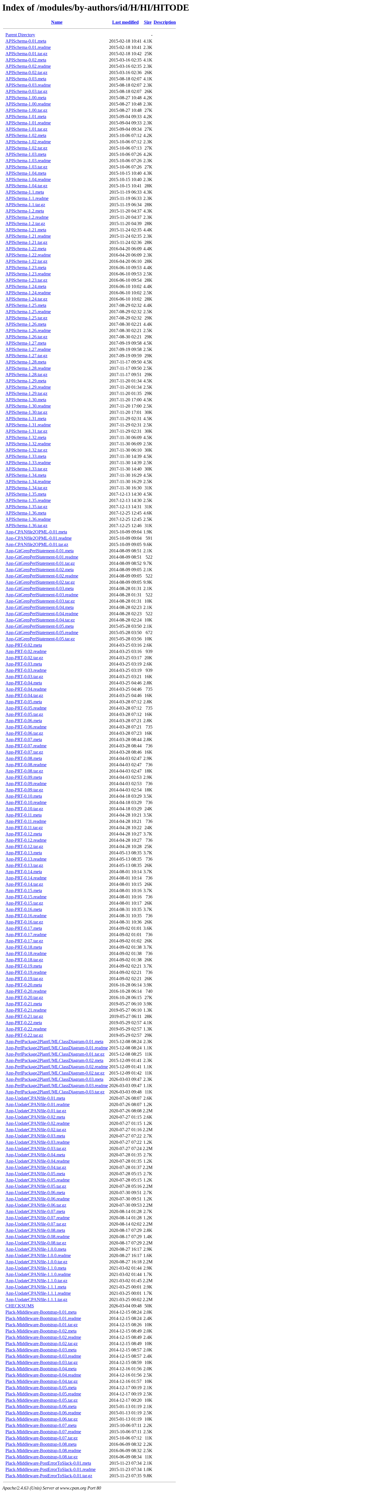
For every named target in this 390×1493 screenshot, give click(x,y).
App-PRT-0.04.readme (26, 689)
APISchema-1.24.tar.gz (26, 299)
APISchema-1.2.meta (24, 211)
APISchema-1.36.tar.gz (26, 525)
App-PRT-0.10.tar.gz (24, 808)
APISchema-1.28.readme (28, 368)
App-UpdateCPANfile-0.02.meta (35, 1117)
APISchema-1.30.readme (28, 406)
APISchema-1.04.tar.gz (26, 185)
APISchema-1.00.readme (28, 104)
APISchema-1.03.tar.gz (26, 166)
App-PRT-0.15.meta (23, 890)
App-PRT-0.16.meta (23, 909)
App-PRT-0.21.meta (23, 1003)
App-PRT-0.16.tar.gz (24, 922)
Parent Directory (20, 34)
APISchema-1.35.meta (25, 494)
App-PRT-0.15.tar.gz (24, 903)
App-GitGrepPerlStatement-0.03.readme (41, 594)
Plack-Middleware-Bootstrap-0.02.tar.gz (41, 1343)
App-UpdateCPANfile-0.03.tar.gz (35, 1148)
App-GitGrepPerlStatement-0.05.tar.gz (40, 638)
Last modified (125, 22)
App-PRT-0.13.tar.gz (24, 865)
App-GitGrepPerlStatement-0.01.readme (41, 557)
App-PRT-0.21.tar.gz (24, 1016)
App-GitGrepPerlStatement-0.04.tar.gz (40, 620)
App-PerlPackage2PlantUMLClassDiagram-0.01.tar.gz (54, 1054)
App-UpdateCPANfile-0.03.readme (37, 1142)
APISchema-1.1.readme (27, 198)
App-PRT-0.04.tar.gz (24, 695)
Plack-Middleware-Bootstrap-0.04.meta (41, 1368)
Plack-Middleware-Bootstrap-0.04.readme (43, 1375)
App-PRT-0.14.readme (26, 877)
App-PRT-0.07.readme (26, 745)
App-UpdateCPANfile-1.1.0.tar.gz (36, 1280)
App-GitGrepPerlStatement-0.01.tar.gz (40, 563)
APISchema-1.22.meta (25, 248)
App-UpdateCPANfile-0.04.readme (37, 1161)
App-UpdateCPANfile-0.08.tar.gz (35, 1242)
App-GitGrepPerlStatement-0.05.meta (39, 626)
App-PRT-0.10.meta (23, 796)
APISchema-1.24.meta (25, 286)
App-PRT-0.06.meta (23, 720)
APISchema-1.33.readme (28, 462)
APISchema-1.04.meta (25, 173)
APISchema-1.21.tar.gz (26, 242)
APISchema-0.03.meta (25, 78)
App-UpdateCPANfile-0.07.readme (37, 1217)
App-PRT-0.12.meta (23, 833)
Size (148, 22)
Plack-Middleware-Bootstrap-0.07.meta (41, 1425)
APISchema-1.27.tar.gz (26, 355)
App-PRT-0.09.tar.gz (24, 789)
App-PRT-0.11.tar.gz (24, 827)
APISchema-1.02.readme (28, 141)
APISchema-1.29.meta (25, 380)
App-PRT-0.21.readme (26, 1010)
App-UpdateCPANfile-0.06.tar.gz (35, 1205)
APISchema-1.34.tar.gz (26, 487)
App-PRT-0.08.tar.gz (24, 771)
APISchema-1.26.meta (25, 324)
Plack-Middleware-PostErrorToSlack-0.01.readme (50, 1469)
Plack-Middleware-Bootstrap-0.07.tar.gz (41, 1438)
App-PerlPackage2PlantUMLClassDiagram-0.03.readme (56, 1085)
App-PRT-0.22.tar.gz (24, 1035)
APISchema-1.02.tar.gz (26, 148)
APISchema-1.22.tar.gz (26, 261)
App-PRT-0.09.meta (23, 777)
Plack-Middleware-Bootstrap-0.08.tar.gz (41, 1456)
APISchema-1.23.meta (25, 267)
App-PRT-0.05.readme (26, 708)
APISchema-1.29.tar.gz (26, 393)
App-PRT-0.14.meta (23, 871)
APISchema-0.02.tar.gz (26, 72)
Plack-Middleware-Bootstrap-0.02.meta (41, 1331)
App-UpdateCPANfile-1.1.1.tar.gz (36, 1299)
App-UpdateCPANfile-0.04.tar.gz (35, 1167)
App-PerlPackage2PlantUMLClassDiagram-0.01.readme (56, 1047)
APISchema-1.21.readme (28, 236)
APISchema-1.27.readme (28, 349)
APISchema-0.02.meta (25, 59)
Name (57, 22)
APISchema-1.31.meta (25, 418)
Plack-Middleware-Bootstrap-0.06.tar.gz (41, 1419)
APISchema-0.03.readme (28, 85)
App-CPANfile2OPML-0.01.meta (36, 531)
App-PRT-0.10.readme (26, 802)
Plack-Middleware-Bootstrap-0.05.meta (41, 1387)
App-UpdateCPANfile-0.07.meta (35, 1211)
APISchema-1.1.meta (24, 192)
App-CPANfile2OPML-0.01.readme (38, 538)
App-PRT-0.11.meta (23, 815)
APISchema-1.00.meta (25, 97)
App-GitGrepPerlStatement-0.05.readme (41, 632)
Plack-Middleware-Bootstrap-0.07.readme (43, 1431)
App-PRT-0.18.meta (23, 947)
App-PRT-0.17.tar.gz (24, 940)
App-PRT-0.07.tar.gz (24, 752)
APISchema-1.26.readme (28, 330)
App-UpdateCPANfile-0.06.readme (37, 1198)
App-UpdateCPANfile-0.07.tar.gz (35, 1224)
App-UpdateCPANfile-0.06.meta (35, 1192)
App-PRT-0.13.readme (26, 859)
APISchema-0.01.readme (28, 47)
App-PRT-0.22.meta (23, 1022)
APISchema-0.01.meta (25, 41)
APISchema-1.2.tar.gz (25, 223)
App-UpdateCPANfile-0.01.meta (35, 1098)
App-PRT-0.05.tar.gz (24, 714)
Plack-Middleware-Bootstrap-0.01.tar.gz (41, 1324)
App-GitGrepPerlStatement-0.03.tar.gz (40, 601)
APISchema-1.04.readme (28, 179)
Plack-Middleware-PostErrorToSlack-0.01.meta (48, 1463)
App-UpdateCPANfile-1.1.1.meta (35, 1286)
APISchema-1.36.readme (28, 519)
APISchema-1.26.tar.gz (26, 336)
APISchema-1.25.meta (25, 305)
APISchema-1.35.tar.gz (26, 506)
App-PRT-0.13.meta (23, 852)
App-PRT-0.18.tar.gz (24, 959)
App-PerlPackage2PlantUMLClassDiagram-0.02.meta (54, 1060)
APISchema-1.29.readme (28, 387)
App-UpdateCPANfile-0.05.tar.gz (35, 1186)
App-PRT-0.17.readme (26, 934)
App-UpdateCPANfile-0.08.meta (35, 1230)
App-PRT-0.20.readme (26, 991)
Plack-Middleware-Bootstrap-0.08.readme (43, 1450)
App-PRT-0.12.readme (26, 840)
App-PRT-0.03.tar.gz (24, 676)
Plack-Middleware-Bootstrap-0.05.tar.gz (41, 1400)
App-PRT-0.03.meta (23, 664)
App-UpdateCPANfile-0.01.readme (37, 1104)
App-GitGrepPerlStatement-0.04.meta (39, 607)
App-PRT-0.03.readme (26, 670)
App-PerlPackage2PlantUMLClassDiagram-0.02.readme (56, 1066)
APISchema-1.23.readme (28, 273)
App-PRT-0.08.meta (23, 758)
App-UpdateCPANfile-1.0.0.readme (38, 1255)
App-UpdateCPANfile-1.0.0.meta (35, 1249)
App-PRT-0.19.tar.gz (24, 978)
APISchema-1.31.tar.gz (26, 431)
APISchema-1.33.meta (25, 456)
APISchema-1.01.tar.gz (26, 129)
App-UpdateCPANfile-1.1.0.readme (38, 1274)
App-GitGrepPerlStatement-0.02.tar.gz (40, 582)
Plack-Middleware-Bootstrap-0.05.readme (43, 1393)
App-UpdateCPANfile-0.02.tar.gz (35, 1129)
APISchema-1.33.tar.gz (26, 468)
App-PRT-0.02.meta (23, 645)
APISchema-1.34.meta (25, 475)
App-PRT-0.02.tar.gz (24, 657)
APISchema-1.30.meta (25, 399)
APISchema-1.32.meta (25, 437)
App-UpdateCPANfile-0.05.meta (35, 1173)
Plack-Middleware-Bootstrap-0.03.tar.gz (41, 1362)
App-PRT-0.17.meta (23, 928)
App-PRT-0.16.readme (26, 915)
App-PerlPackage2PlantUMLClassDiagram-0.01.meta (54, 1041)
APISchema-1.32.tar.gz (26, 450)
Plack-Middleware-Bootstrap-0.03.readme (43, 1356)
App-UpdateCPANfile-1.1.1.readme (38, 1293)
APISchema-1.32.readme (28, 443)
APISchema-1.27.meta (25, 343)
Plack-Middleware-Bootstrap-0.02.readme (43, 1337)
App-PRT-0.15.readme (26, 896)
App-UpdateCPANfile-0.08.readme (37, 1236)
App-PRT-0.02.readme (26, 651)
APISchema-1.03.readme (28, 160)
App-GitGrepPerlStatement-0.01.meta (39, 550)
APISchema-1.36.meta (25, 513)
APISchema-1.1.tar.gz (25, 204)
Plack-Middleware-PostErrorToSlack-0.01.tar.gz (48, 1475)
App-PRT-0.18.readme (26, 953)
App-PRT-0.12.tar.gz (24, 846)
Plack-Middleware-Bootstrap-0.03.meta (41, 1349)
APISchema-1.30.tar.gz (26, 412)
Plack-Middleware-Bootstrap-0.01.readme (43, 1318)
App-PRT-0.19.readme (26, 972)
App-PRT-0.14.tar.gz (24, 884)
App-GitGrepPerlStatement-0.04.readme (41, 613)
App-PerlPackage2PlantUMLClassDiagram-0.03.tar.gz (54, 1091)
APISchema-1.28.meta (25, 362)
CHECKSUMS (19, 1305)
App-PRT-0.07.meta (23, 739)
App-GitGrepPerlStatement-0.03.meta (39, 588)
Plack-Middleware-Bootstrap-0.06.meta (41, 1406)
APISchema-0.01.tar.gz (26, 53)
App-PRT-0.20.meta (23, 984)
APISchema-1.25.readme (28, 311)
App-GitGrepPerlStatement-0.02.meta (39, 569)
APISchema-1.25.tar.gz (26, 317)
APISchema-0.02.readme (28, 66)
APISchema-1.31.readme (28, 424)
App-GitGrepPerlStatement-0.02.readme (41, 575)
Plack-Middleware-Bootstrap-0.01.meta (41, 1312)
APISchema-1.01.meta (25, 116)
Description (165, 22)
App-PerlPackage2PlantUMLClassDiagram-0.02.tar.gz (54, 1073)
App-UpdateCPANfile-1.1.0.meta (35, 1268)
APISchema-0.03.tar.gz (26, 91)
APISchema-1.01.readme (28, 122)
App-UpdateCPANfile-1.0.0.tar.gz (36, 1261)
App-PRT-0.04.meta (23, 682)
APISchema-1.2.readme (27, 217)
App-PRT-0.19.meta (23, 966)
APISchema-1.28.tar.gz (26, 374)
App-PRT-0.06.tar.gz (24, 733)
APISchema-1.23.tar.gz (26, 280)
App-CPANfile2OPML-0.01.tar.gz (36, 544)
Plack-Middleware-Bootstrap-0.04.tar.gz (41, 1381)
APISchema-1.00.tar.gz (26, 110)
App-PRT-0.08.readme (26, 764)
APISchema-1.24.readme (28, 292)
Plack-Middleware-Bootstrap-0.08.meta (41, 1444)
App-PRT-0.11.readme (25, 821)
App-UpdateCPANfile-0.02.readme (37, 1123)
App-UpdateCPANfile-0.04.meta (35, 1154)
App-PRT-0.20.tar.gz (24, 997)
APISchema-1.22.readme (28, 255)
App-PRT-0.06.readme (26, 726)
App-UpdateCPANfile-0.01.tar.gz (35, 1110)
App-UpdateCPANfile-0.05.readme (37, 1180)
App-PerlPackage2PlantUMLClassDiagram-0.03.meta (54, 1079)
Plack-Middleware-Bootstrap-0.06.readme (43, 1412)
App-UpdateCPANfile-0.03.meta (35, 1135)
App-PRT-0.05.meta (23, 701)
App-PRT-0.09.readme (26, 783)
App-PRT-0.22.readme (26, 1029)
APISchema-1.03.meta (25, 154)
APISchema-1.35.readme (28, 500)
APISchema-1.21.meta (25, 229)
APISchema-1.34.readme (28, 481)
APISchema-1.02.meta (25, 135)
